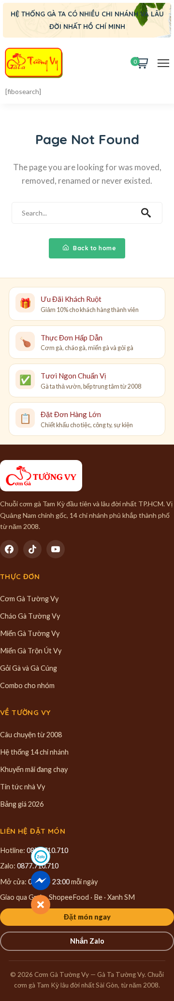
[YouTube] (55, 549)
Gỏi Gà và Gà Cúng (28, 668)
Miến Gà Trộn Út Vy (30, 651)
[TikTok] (32, 549)
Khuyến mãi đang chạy (34, 769)
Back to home (94, 248)
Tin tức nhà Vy (22, 787)
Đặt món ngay (87, 917)
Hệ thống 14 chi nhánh (34, 752)
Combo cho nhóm (27, 685)
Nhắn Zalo (87, 941)
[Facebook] (9, 549)
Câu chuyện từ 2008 (31, 734)
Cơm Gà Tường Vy (29, 599)
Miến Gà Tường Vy (29, 633)
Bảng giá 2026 (22, 804)
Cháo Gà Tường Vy (30, 616)
